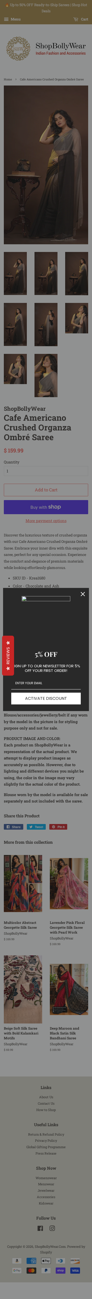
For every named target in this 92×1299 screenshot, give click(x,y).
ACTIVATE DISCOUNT (46, 698)
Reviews (8, 655)
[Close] (83, 594)
